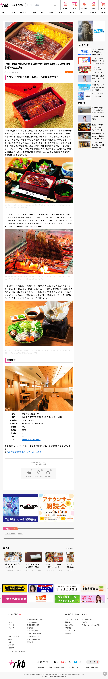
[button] (0, 588)
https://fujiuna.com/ (31, 439)
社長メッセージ (13, 636)
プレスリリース (70, 631)
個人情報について (88, 619)
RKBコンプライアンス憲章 (91, 625)
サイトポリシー (41, 667)
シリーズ (103, 12)
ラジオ (13, 12)
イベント (23, 12)
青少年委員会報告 (33, 631)
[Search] (55, 5)
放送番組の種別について (35, 619)
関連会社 (30, 642)
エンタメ (71, 12)
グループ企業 (69, 625)
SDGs (80, 12)
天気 (42, 12)
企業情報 (68, 622)
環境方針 (30, 628)
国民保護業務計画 (33, 625)
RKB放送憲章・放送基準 (16, 651)
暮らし (61, 12)
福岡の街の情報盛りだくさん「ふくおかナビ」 (26, 452)
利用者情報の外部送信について (91, 667)
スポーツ (51, 12)
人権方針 (85, 622)
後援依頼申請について (34, 636)
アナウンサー (91, 12)
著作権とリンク (73, 667)
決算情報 (68, 633)
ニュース (33, 12)
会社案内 (11, 648)
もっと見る (69, 548)
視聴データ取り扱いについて (57, 667)
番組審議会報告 (32, 622)
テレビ (4, 12)
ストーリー (12, 642)
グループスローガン (71, 619)
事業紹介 (11, 639)
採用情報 (11, 645)
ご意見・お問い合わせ (34, 633)
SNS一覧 (92, 662)
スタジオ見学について (34, 639)
